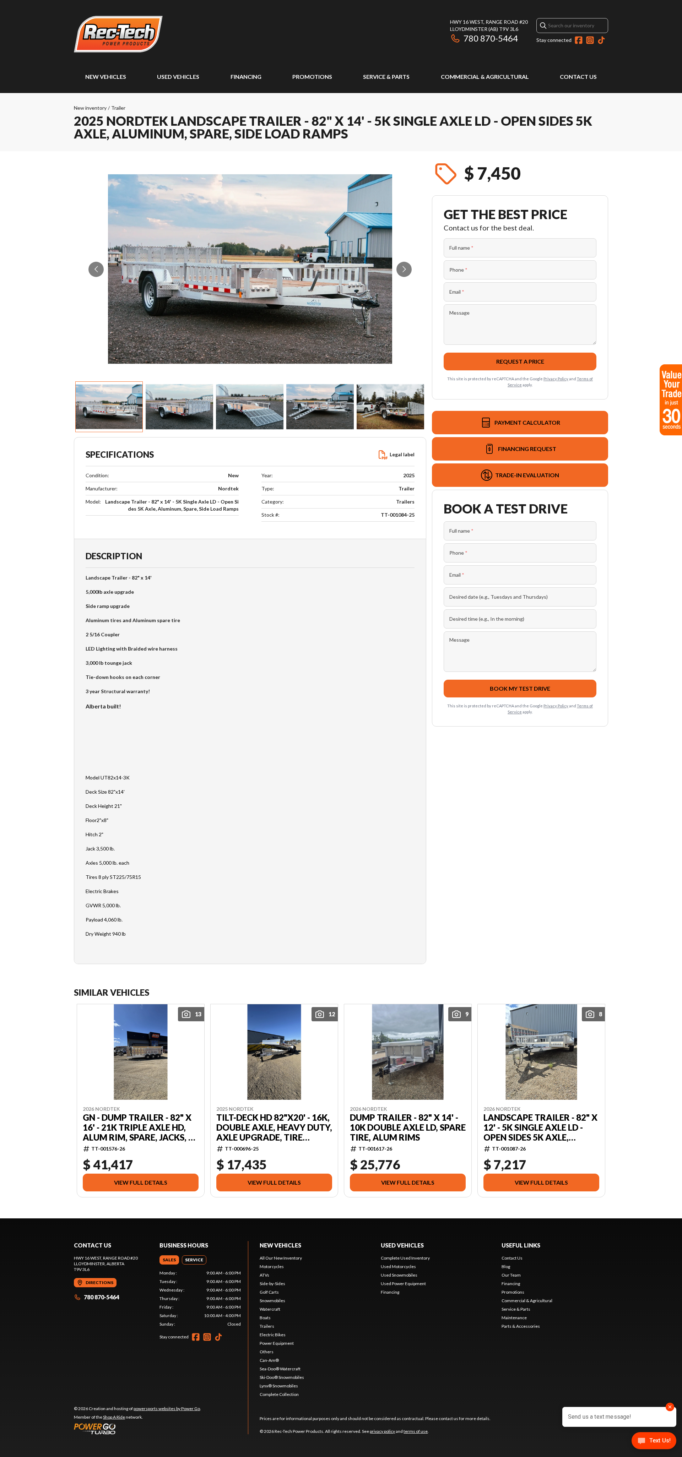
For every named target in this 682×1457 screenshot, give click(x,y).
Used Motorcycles (398, 1266)
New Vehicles (105, 76)
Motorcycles (272, 1266)
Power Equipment (277, 1343)
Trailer (118, 108)
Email (456, 292)
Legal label (402, 454)
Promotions (312, 76)
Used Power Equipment (403, 1283)
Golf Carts (269, 1292)
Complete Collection (279, 1394)
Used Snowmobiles (399, 1275)
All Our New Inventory (281, 1258)
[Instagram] (590, 40)
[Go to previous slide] (96, 269)
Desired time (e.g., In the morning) (486, 619)
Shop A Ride (114, 1417)
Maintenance (514, 1317)
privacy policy (382, 1431)
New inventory (90, 108)
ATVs (264, 1275)
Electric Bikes (273, 1334)
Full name (461, 248)
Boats (265, 1317)
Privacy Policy (555, 378)
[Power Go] (137, 1428)
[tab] (169, 1260)
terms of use (416, 1431)
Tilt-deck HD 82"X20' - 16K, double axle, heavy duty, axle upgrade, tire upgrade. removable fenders (274, 1127)
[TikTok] (601, 40)
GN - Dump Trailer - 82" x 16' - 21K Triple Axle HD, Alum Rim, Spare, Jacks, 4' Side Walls (139, 1127)
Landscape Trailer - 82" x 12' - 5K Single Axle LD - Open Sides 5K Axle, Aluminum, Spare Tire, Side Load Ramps (540, 1127)
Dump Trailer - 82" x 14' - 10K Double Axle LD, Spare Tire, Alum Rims (408, 1127)
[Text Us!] (654, 1441)
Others (267, 1351)
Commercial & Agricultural (485, 76)
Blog (506, 1266)
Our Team (511, 1275)
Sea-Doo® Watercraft (280, 1368)
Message (459, 313)
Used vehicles (402, 1245)
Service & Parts (386, 76)
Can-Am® (269, 1360)
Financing (246, 76)
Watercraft (270, 1309)
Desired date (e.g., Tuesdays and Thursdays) (498, 597)
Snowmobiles (272, 1300)
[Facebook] (578, 40)
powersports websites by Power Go (167, 1408)
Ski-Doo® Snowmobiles (282, 1377)
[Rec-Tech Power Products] (118, 34)
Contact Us (578, 76)
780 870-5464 (491, 38)
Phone (458, 270)
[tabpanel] (200, 1298)
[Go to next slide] (404, 269)
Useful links (521, 1245)
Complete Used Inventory (405, 1258)
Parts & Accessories (521, 1326)
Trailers (267, 1326)
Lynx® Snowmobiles (279, 1385)
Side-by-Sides (272, 1283)
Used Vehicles (178, 76)
